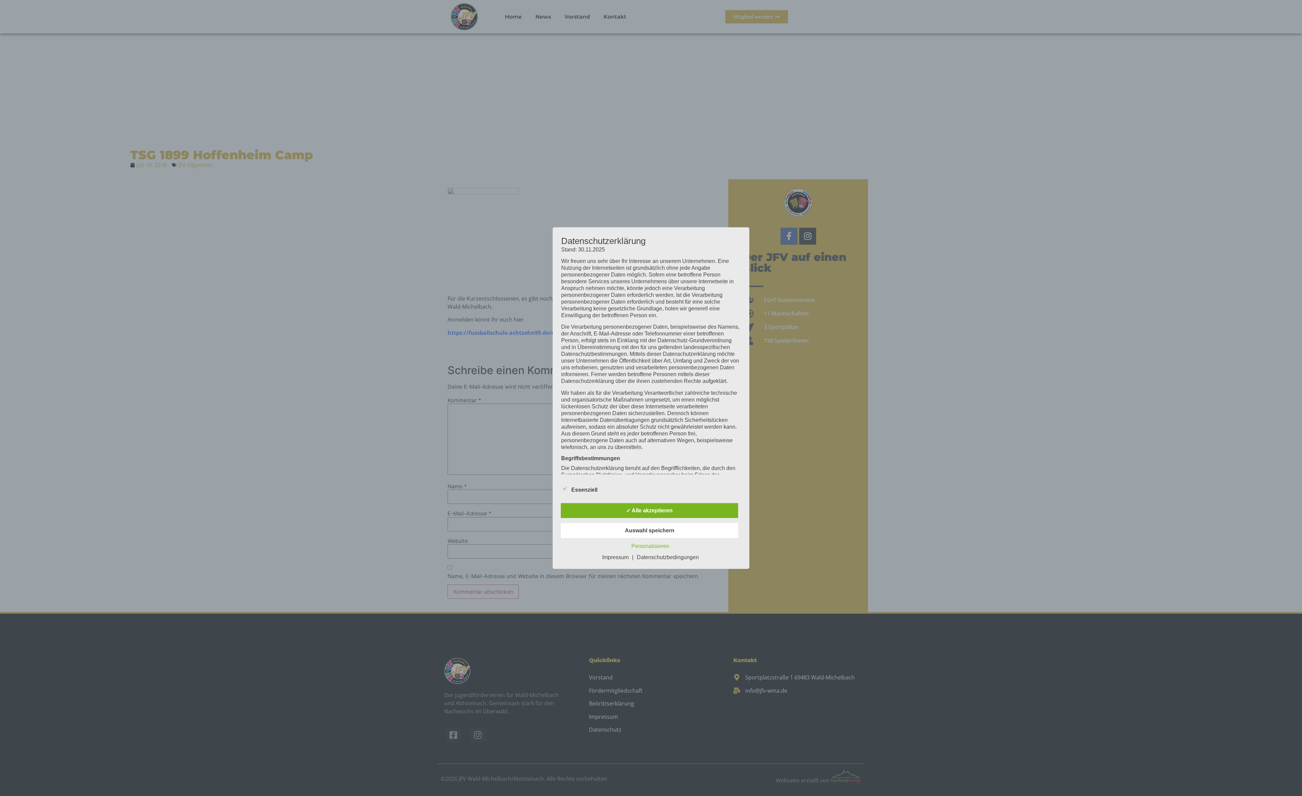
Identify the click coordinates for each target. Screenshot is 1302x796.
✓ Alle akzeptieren (649, 510)
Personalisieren (650, 546)
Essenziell (584, 490)
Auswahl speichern (649, 530)
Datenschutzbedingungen (668, 557)
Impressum (615, 557)
